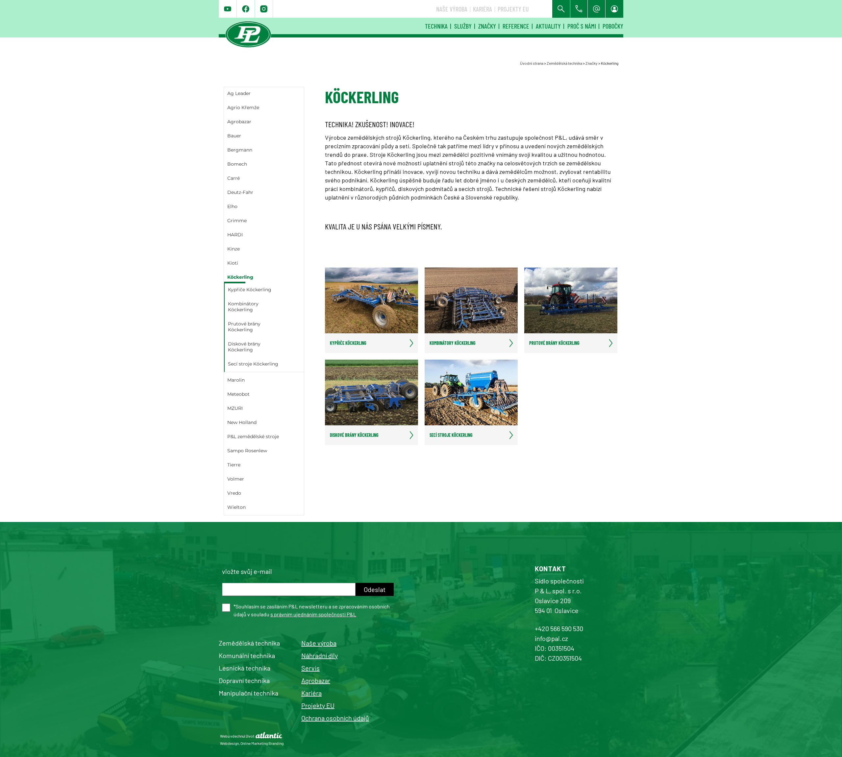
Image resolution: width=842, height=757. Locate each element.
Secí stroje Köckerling (253, 364)
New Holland (242, 422)
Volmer (235, 479)
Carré (233, 178)
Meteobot (238, 394)
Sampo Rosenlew (247, 451)
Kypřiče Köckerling (249, 290)
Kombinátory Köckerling (243, 307)
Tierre (233, 465)
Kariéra (482, 9)
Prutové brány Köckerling (244, 327)
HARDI (235, 235)
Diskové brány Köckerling (244, 347)
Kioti (232, 263)
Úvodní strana (531, 63)
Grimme (237, 221)
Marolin (236, 380)
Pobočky (613, 26)
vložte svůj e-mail (247, 571)
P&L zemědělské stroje (253, 436)
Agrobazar (239, 122)
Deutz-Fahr (240, 192)
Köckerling (240, 277)
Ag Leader (239, 93)
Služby (463, 26)
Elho (232, 206)
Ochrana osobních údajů (335, 718)
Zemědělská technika (564, 63)
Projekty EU (513, 9)
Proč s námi (581, 26)
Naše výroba (451, 9)
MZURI (235, 408)
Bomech (237, 164)
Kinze (233, 249)
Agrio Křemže (243, 107)
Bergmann (239, 150)
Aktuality (548, 26)
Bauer (234, 136)
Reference (516, 26)
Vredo (234, 493)
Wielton (236, 507)
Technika (436, 26)
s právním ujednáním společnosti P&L (313, 614)
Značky (487, 26)
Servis (310, 668)
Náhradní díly (319, 655)
